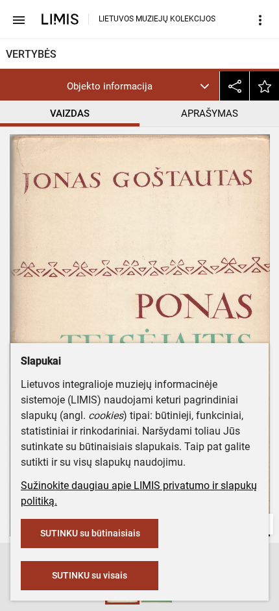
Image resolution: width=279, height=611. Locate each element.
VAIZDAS (70, 113)
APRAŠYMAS (209, 113)
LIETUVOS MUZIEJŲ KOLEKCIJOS (157, 18)
